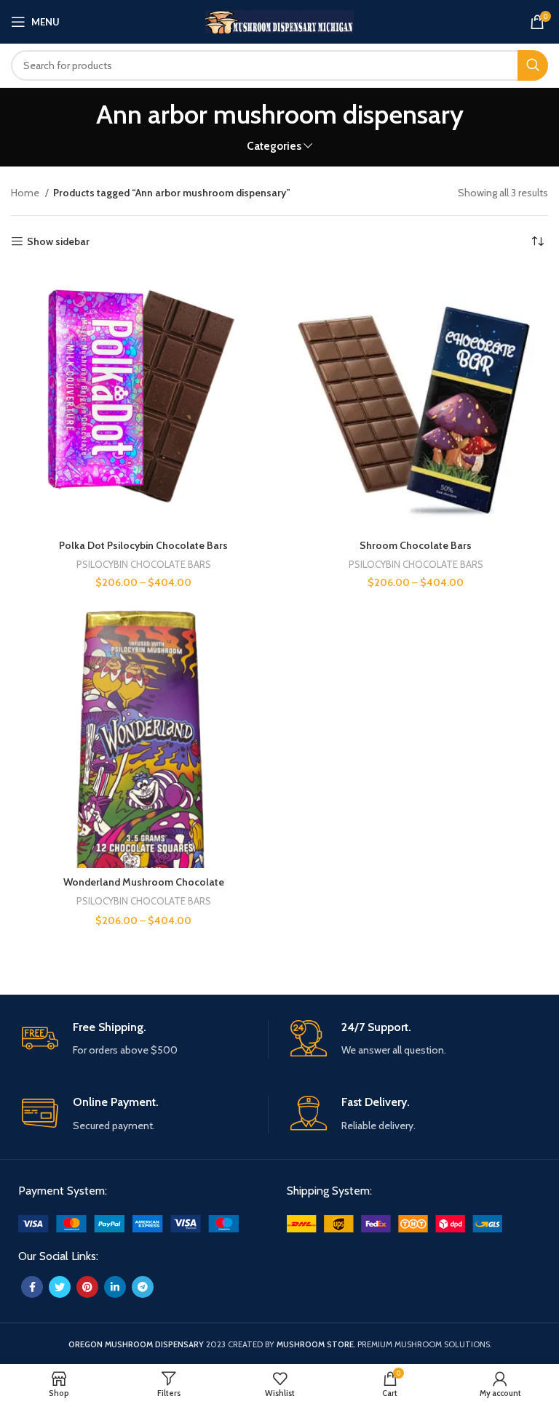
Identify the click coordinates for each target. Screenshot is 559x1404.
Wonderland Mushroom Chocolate (143, 881)
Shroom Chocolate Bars (416, 545)
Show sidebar (58, 242)
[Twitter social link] (60, 1287)
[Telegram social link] (143, 1287)
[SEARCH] (533, 65)
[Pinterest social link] (87, 1287)
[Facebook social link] (32, 1287)
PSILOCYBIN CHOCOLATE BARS (143, 564)
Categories (274, 145)
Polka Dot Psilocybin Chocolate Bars (143, 545)
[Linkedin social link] (115, 1287)
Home (26, 192)
